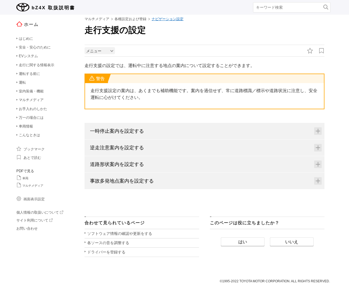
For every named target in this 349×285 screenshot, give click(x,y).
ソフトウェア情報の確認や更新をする (119, 233)
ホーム (31, 24)
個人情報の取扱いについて (37, 212)
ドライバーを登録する (106, 252)
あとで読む (32, 158)
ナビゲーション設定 (167, 19)
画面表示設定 (34, 199)
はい (242, 241)
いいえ (291, 241)
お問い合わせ (27, 228)
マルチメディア (32, 185)
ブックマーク (34, 149)
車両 (25, 178)
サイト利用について (32, 220)
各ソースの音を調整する (108, 243)
